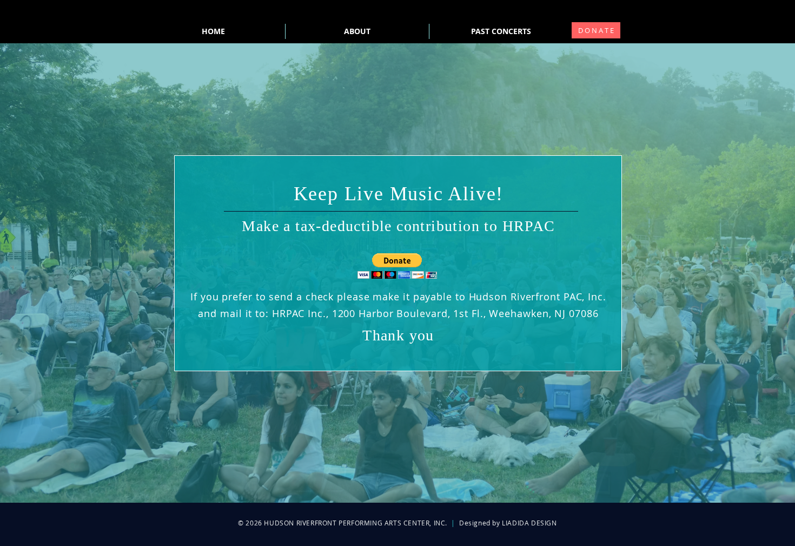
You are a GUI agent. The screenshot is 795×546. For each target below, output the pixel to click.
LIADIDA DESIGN (529, 522)
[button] (397, 266)
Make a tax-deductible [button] (319, 226)
